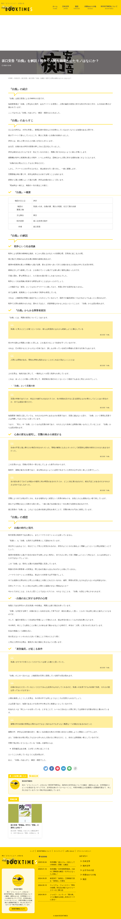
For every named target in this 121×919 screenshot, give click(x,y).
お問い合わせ (69, 851)
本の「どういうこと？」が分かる (12, 856)
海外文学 (86, 865)
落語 (77, 7)
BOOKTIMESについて (109, 7)
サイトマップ (58, 851)
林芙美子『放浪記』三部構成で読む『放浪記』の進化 (62, 879)
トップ (32, 851)
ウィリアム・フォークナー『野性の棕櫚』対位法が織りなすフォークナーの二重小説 (62, 887)
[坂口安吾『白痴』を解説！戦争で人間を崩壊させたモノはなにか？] (63, 768)
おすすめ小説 (88, 870)
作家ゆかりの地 (90, 7)
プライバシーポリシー (84, 851)
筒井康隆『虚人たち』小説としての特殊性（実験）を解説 (62, 863)
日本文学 (65, 7)
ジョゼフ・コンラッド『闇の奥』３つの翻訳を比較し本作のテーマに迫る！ (62, 897)
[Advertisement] (60, 32)
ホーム (55, 7)
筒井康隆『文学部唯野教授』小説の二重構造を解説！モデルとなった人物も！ (62, 871)
